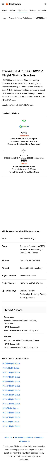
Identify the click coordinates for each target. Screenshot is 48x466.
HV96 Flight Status (10, 408)
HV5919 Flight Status (11, 390)
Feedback (39, 437)
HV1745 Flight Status (11, 413)
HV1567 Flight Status (11, 417)
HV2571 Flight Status (11, 404)
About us (8, 437)
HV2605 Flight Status (11, 363)
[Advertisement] (24, 45)
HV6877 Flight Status (11, 377)
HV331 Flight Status (10, 422)
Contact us (25, 441)
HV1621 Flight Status (11, 426)
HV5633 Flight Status (11, 381)
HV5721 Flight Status (11, 372)
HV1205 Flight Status (11, 395)
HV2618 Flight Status (11, 399)
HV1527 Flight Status (11, 386)
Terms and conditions (23, 437)
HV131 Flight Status (10, 368)
